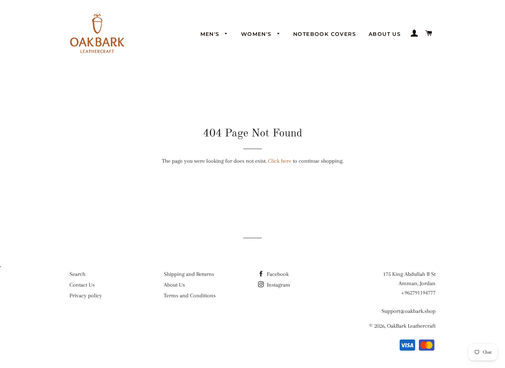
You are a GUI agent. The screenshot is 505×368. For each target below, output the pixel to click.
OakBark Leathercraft (411, 326)
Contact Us (82, 284)
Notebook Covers (324, 34)
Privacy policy (86, 295)
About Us (385, 34)
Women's (257, 34)
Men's (210, 34)
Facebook (277, 274)
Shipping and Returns (189, 274)
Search (77, 274)
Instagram (277, 284)
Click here (279, 161)
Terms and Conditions (190, 295)
